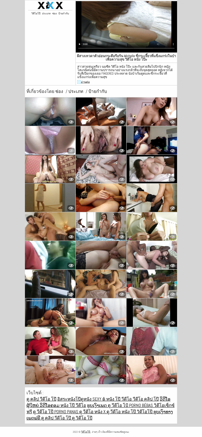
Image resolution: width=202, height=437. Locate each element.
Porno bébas (141, 405)
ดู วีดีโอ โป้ (118, 405)
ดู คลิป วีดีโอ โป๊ (41, 399)
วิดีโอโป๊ (35, 13)
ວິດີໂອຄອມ (50, 405)
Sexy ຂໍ (99, 399)
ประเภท (46, 13)
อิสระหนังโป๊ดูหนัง (74, 399)
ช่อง (54, 13)
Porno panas (66, 411)
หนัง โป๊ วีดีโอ (119, 399)
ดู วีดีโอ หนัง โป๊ (122, 411)
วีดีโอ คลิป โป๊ (146, 399)
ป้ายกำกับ (63, 13)
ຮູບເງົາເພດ (97, 405)
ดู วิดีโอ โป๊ (82, 418)
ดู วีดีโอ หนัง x (93, 411)
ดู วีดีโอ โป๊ (43, 411)
